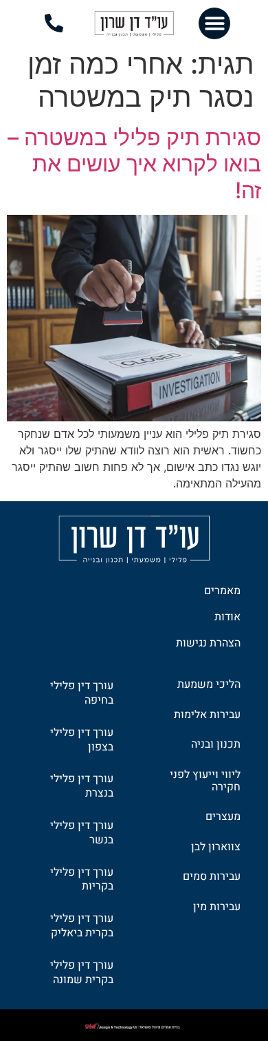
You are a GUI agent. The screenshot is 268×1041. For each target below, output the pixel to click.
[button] (215, 24)
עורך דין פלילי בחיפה (81, 692)
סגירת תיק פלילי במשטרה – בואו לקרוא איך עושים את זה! (134, 164)
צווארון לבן (216, 847)
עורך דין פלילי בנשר (81, 832)
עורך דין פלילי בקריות (81, 879)
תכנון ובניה (216, 744)
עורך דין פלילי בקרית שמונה (81, 972)
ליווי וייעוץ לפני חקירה (205, 780)
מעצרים (223, 816)
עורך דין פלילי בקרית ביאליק (81, 925)
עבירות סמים (212, 876)
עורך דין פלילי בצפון (81, 739)
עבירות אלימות (207, 714)
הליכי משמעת (209, 684)
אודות (227, 617)
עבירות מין (217, 906)
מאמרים (222, 590)
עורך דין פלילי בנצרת (81, 785)
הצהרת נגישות (208, 643)
